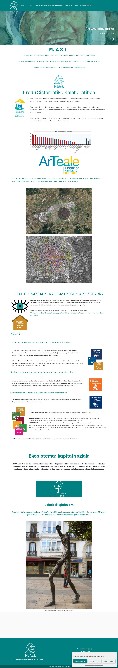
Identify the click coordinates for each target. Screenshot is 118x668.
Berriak (76, 5)
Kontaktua (82, 5)
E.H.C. (31, 5)
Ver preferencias (108, 661)
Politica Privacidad (99, 665)
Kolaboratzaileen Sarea (55, 5)
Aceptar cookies (80, 661)
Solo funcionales (94, 661)
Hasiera (23, 5)
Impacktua (67, 5)
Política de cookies (89, 665)
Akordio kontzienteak (40, 5)
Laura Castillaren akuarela (103, 39)
